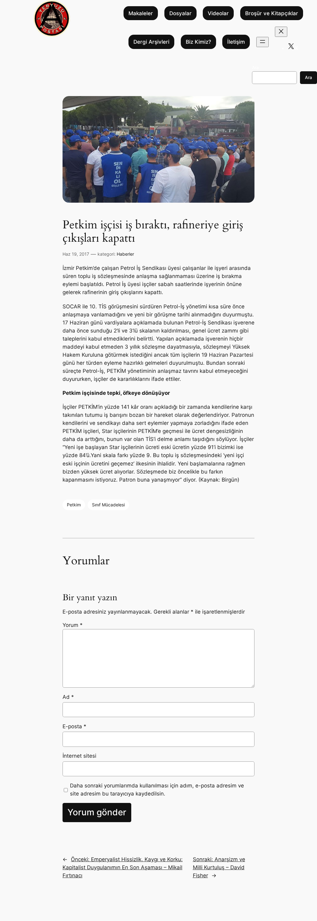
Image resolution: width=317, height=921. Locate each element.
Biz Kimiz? (198, 42)
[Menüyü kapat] (281, 32)
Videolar (218, 13)
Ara (255, 67)
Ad (68, 697)
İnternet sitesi (79, 756)
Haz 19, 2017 (76, 254)
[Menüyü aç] (262, 42)
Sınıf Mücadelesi (108, 504)
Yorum (73, 625)
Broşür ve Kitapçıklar (271, 13)
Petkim (74, 504)
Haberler (125, 254)
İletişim (236, 42)
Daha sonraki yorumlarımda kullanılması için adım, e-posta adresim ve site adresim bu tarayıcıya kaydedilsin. (157, 789)
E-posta (74, 726)
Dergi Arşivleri (151, 42)
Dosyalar (180, 13)
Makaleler (140, 13)
